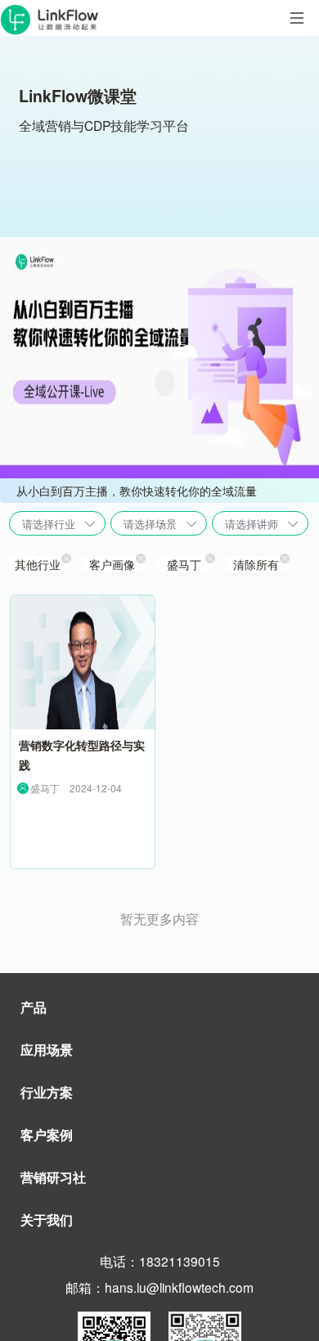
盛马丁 (184, 564)
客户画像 (112, 564)
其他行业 (38, 564)
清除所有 (256, 564)
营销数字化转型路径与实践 (82, 755)
